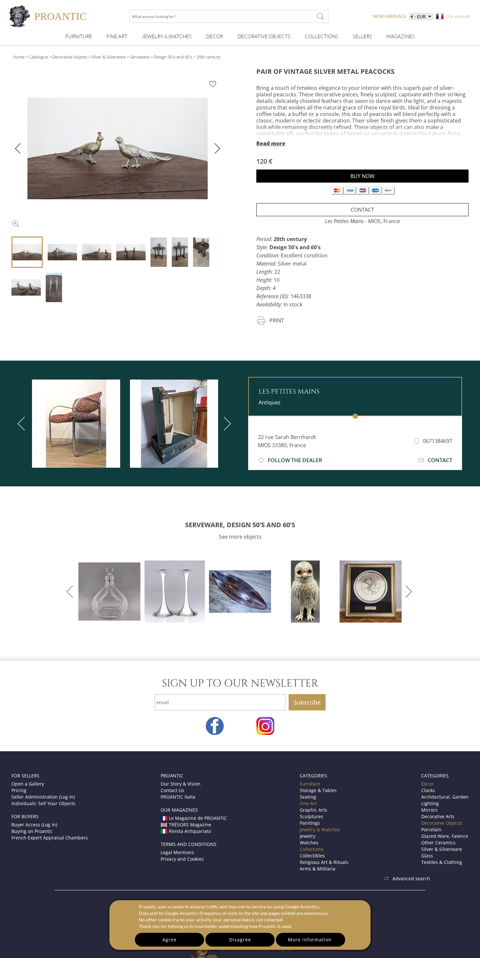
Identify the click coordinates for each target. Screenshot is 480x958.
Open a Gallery (27, 784)
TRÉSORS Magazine (190, 824)
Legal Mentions (177, 852)
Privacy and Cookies (182, 859)
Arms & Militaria (317, 869)
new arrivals (389, 16)
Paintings (310, 823)
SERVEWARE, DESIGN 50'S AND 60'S (240, 524)
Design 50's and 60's (173, 57)
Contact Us (172, 790)
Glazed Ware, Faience (444, 836)
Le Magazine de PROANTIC (198, 818)
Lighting (430, 803)
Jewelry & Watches (167, 36)
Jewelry (307, 836)
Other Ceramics (438, 842)
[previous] (22, 423)
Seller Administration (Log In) (43, 797)
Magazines (400, 36)
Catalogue (38, 57)
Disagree (240, 939)
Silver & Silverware (108, 57)
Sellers (362, 36)
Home (18, 57)
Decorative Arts (438, 816)
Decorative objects (69, 57)
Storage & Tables (318, 790)
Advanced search (411, 878)
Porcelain (431, 829)
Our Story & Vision (180, 784)
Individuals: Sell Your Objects (43, 803)
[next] (226, 423)
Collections (321, 36)
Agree (169, 939)
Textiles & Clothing (441, 862)
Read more (270, 143)
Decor (214, 36)
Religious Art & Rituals (324, 862)
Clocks (428, 790)
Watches (309, 842)
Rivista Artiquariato (190, 831)
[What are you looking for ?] (320, 16)
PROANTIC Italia (178, 797)
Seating (308, 797)
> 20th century (206, 57)
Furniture (78, 36)
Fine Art (116, 36)
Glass (427, 855)
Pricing (18, 790)
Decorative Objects (263, 36)
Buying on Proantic (32, 831)
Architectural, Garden (445, 797)
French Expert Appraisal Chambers (49, 838)
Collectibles (312, 855)
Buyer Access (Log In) (34, 824)
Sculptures (311, 816)
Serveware (140, 57)
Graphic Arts (313, 810)
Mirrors (429, 810)
